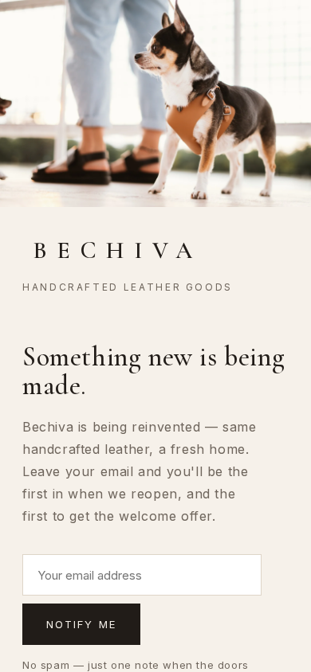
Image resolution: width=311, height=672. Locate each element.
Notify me (81, 624)
